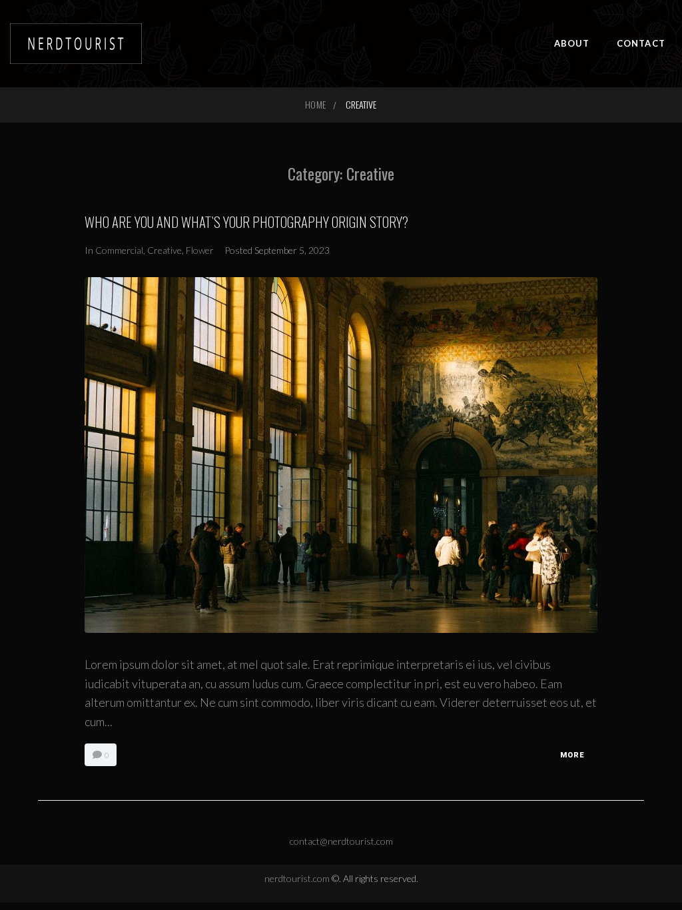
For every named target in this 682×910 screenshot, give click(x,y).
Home (315, 104)
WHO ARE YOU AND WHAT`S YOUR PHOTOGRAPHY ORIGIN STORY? (246, 221)
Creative (164, 250)
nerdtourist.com (298, 878)
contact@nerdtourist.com (341, 841)
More (572, 755)
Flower (200, 250)
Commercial (119, 250)
